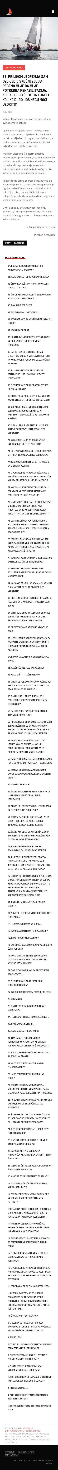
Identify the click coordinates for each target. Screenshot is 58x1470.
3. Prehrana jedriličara (18, 1387)
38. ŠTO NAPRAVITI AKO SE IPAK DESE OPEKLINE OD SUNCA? (25, 983)
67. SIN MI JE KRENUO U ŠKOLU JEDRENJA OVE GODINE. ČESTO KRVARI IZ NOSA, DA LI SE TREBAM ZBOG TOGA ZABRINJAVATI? (29, 616)
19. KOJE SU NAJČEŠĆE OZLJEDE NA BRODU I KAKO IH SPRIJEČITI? (28, 1185)
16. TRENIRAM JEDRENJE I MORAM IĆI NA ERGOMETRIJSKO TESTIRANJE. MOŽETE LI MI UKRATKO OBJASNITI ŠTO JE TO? (28, 1227)
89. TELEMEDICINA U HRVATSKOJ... (24, 312)
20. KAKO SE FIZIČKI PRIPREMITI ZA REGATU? (28, 1176)
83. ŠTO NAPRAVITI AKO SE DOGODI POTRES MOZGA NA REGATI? (28, 387)
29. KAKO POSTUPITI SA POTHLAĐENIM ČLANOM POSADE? (26, 1065)
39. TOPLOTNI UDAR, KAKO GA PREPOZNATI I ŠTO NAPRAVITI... (28, 972)
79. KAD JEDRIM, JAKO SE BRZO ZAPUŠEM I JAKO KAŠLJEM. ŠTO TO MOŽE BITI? (27, 442)
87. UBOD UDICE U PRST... (19, 330)
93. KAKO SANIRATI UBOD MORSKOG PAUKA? (28, 276)
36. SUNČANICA (15, 998)
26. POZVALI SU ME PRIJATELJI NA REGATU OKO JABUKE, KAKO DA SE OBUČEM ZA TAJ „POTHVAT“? (30, 1103)
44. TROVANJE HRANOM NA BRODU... (25, 923)
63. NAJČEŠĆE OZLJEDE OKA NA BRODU (26, 667)
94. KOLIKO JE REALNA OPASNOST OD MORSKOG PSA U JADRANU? (25, 267)
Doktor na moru (14, 68)
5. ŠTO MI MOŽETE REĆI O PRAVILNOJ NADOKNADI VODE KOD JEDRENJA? (25, 1368)
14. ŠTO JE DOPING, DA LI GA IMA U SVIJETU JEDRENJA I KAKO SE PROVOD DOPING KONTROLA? (28, 1256)
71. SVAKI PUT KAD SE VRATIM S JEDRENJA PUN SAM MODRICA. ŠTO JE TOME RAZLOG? (30, 559)
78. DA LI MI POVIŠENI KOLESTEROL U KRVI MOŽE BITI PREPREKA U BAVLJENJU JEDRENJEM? (30, 452)
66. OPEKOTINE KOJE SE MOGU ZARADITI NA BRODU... (28, 629)
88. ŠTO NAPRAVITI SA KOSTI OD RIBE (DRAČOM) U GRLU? (30, 321)
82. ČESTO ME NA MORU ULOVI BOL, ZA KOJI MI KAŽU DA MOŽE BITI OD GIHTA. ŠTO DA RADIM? (29, 397)
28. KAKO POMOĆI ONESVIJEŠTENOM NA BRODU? (26, 1076)
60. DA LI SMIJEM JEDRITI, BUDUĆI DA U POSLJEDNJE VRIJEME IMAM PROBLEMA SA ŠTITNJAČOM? (28, 700)
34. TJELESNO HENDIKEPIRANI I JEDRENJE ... (28, 1016)
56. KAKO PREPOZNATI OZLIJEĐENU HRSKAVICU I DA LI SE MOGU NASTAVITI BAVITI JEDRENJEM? (30, 760)
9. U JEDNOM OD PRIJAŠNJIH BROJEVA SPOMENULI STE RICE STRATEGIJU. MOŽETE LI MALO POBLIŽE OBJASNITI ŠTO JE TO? (29, 1326)
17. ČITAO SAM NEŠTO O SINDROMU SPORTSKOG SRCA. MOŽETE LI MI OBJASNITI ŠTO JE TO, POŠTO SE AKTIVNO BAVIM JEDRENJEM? (29, 1212)
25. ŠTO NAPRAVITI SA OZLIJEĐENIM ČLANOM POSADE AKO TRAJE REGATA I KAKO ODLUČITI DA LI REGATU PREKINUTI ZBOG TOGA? (29, 1118)
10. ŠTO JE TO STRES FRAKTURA (23, 1315)
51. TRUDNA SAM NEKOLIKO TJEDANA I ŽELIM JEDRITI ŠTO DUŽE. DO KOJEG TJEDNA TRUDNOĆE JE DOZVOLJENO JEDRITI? (28, 821)
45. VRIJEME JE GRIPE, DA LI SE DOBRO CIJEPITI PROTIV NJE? (30, 914)
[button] (53, 11)
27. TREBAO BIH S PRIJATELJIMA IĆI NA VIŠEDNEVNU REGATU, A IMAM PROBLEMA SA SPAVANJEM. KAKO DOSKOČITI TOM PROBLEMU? (30, 1089)
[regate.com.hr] (9, 11)
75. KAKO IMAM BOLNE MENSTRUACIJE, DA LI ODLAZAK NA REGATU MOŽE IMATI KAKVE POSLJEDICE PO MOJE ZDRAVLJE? (28, 491)
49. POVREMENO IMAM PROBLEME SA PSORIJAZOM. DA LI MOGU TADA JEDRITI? (27, 848)
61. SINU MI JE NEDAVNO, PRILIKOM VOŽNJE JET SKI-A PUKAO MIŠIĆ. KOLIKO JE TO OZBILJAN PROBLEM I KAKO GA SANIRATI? (29, 685)
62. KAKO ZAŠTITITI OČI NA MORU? (24, 674)
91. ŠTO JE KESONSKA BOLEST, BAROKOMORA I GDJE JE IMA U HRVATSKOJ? (29, 296)
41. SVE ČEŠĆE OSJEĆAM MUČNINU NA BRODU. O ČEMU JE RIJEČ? (30, 946)
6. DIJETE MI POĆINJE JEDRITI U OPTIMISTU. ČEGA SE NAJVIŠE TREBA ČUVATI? (28, 1357)
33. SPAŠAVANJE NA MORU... (21, 1023)
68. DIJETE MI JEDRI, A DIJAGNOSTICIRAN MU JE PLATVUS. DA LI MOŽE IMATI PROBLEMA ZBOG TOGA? (30, 601)
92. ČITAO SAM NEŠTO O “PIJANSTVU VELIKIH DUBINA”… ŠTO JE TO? (28, 285)
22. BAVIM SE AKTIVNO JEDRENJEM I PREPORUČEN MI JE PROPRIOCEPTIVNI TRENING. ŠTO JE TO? (30, 1154)
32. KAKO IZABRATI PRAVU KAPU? (23, 1030)
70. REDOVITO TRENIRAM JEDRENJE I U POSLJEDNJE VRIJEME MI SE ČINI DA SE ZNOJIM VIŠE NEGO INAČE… (30, 572)
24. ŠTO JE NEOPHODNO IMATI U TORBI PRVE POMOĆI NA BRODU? (28, 1131)
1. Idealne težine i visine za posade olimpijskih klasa (29, 1407)
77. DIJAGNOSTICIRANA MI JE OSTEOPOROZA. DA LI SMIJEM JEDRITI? (28, 463)
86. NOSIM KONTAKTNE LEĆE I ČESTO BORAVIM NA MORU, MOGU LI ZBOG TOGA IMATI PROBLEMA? (29, 341)
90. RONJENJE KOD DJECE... (21, 305)
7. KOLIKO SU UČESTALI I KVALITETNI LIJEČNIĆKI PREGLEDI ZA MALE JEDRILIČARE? (30, 1346)
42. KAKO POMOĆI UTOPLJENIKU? (23, 937)
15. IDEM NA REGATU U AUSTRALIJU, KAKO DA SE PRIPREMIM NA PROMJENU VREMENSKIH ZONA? (29, 1242)
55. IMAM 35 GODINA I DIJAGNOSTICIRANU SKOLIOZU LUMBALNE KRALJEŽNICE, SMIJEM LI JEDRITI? (29, 773)
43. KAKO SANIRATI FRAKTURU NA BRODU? (28, 930)
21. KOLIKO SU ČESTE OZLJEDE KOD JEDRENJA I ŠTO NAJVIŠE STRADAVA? (30, 1167)
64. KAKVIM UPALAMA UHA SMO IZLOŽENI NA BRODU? (28, 658)
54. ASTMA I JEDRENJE (18, 784)
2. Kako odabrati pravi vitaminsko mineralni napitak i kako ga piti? (28, 1396)
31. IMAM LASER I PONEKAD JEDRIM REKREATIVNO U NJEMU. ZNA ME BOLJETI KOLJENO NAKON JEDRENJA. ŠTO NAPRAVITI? (29, 1041)
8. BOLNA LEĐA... (15, 1337)
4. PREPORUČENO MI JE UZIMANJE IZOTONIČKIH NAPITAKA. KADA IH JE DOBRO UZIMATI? (30, 1378)
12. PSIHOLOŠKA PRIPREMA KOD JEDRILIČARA (29, 1286)
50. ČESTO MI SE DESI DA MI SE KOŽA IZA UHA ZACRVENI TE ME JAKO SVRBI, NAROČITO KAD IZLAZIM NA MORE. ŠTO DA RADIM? (29, 835)
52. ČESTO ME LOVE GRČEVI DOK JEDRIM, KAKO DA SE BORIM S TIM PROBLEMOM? (29, 808)
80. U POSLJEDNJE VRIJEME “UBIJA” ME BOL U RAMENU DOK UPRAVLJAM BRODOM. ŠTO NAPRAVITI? (29, 429)
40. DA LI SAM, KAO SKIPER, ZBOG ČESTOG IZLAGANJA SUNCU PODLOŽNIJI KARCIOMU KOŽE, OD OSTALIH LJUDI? (27, 959)
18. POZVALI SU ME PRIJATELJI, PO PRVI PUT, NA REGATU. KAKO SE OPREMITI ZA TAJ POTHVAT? (28, 1198)
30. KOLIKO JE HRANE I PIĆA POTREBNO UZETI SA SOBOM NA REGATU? (29, 1054)
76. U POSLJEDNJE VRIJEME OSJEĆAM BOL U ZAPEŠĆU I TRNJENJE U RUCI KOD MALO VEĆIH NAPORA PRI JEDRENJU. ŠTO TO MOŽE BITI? (29, 476)
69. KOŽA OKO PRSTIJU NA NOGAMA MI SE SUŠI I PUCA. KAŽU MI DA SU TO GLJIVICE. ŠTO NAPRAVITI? (30, 587)
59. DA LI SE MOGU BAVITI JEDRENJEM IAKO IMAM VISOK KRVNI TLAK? (28, 713)
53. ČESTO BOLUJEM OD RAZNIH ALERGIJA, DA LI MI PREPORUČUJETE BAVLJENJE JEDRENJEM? (29, 795)
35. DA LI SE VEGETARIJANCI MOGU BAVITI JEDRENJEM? (27, 1008)
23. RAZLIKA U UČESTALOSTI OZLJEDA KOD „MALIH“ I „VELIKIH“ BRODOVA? (28, 1142)
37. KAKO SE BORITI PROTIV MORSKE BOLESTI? (29, 992)
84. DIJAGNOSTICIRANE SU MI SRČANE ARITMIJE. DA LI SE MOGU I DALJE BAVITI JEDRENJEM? (26, 374)
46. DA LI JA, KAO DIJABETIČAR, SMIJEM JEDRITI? (26, 904)
